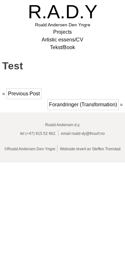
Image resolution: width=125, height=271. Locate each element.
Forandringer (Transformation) (83, 104)
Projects (62, 32)
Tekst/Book (62, 47)
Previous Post (24, 93)
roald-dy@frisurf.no (88, 133)
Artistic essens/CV (62, 39)
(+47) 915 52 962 (40, 133)
